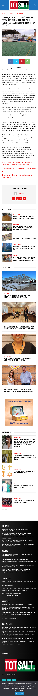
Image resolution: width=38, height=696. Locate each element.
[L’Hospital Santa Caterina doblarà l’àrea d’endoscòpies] (7, 485)
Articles (7, 293)
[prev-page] (3, 510)
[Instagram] (17, 198)
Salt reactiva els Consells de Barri (24, 238)
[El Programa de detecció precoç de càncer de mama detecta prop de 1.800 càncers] (7, 456)
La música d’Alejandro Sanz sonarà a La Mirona (15, 573)
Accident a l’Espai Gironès (9, 618)
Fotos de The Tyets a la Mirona (11, 645)
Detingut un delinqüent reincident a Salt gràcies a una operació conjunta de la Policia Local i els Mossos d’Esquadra (18, 608)
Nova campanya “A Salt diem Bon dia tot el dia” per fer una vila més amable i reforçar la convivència (24, 258)
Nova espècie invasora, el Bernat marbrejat (14, 590)
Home (3, 13)
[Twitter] (16, 61)
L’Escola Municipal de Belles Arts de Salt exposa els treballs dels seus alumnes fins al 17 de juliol (17, 558)
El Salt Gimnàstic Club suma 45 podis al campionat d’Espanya (24, 501)
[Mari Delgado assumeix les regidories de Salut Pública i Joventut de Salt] (19, 344)
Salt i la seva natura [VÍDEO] (10, 595)
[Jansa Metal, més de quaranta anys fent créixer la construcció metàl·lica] (19, 281)
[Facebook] (10, 61)
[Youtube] (24, 198)
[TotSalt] (16, 193)
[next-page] (6, 510)
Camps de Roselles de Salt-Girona (11, 593)
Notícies (10, 13)
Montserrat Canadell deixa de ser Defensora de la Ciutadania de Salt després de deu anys (19, 328)
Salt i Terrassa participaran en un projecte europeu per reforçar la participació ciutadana (24, 227)
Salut (15, 483)
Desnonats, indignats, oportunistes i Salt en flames (17, 604)
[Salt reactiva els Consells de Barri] (7, 237)
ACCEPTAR (19, 693)
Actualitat (17, 214)
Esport (6, 388)
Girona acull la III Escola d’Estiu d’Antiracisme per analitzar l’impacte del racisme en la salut (16, 570)
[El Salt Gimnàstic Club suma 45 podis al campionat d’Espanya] (7, 500)
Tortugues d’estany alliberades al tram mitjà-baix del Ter (19, 588)
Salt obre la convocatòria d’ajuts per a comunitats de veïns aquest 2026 (24, 248)
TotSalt (21, 193)
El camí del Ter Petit (7, 585)
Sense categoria (9, 325)
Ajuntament (19, 13)
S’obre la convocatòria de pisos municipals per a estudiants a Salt (24, 217)
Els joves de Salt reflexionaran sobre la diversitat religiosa (24, 472)
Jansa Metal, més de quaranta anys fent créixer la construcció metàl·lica (17, 296)
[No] (36, 688)
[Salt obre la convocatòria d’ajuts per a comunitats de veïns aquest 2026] (7, 247)
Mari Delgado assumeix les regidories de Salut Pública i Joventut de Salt (17, 359)
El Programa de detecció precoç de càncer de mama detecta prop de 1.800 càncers (25, 457)
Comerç (15, 255)
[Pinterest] (22, 61)
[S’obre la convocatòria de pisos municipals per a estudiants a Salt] (7, 217)
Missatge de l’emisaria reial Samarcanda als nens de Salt (18, 638)
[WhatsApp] (27, 61)
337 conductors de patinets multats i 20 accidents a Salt (18, 612)
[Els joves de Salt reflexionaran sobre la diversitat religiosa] (7, 471)
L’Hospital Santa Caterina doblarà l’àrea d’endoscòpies (23, 486)
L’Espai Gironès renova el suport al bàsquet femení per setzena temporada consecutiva (18, 391)
